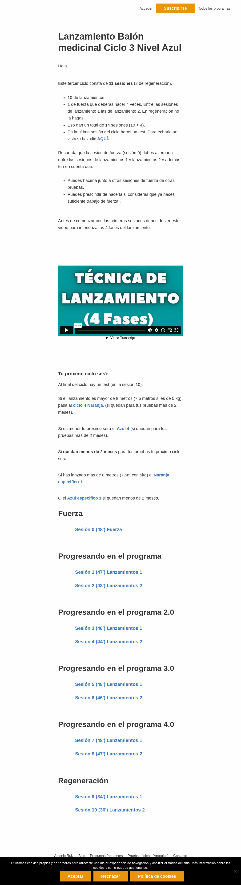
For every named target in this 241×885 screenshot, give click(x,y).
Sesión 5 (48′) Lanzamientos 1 (108, 684)
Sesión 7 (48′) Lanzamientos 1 (108, 740)
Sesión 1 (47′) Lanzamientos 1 (108, 572)
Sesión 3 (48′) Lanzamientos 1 (108, 628)
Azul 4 (123, 428)
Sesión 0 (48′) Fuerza (98, 529)
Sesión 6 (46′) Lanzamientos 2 (108, 697)
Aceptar (75, 876)
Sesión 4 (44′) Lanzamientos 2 (108, 641)
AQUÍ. (103, 138)
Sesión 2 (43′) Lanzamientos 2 (108, 585)
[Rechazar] (235, 871)
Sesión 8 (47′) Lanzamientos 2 (108, 753)
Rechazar (110, 876)
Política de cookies (157, 876)
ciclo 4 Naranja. (88, 405)
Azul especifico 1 (84, 498)
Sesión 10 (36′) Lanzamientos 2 (110, 809)
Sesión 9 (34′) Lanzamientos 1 (108, 796)
